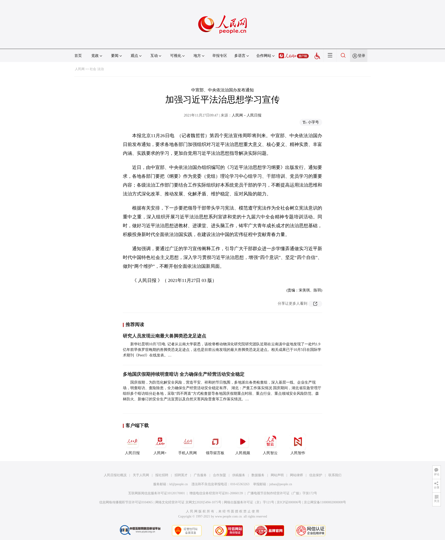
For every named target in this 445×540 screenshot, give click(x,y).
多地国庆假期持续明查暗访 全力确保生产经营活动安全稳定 (184, 374)
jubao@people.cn (280, 484)
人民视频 (242, 453)
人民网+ (160, 453)
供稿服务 (238, 475)
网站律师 (296, 475)
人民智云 (270, 453)
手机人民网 (187, 453)
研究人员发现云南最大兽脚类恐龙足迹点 (164, 335)
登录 (361, 56)
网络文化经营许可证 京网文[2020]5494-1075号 (188, 502)
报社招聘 (161, 475)
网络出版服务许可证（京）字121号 (249, 502)
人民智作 (297, 453)
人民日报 (132, 453)
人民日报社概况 (115, 475)
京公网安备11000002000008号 (325, 502)
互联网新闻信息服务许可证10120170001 (156, 493)
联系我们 (334, 475)
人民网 (80, 69)
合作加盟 (219, 475)
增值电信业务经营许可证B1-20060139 (216, 493)
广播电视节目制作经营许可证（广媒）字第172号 (282, 493)
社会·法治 (97, 69)
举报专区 (219, 56)
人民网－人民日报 (246, 115)
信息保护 (315, 475)
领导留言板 (215, 453)
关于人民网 (141, 475)
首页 (78, 56)
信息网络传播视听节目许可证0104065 (126, 502)
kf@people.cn (178, 484)
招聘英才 (181, 475)
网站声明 (277, 475)
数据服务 (257, 475)
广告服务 (200, 475)
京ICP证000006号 (289, 502)
